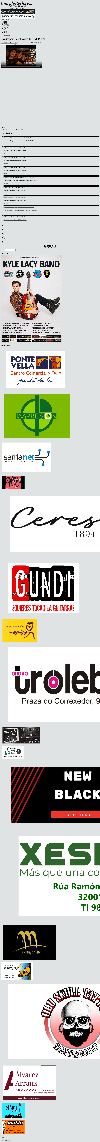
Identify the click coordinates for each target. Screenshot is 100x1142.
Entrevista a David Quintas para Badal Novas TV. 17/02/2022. (20, 210)
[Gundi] (43, 617)
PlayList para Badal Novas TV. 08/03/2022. (15, 170)
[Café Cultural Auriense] (21, 744)
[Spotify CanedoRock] (55, 247)
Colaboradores (7, 35)
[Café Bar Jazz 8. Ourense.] (13, 760)
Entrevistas (6, 24)
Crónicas (6, 27)
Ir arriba (2, 1137)
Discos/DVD (7, 26)
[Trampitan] (29, 961)
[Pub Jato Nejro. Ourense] (13, 490)
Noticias (5, 23)
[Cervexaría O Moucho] (17, 980)
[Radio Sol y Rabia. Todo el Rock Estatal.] (18, 18)
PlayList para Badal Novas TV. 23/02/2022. (15, 200)
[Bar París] (13, 1118)
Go (15, 44)
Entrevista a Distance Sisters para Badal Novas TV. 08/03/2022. (21, 180)
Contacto (6, 33)
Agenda (5, 31)
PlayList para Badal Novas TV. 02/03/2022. (15, 190)
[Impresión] (37, 439)
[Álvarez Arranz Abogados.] (29, 1101)
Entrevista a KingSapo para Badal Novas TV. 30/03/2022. (19, 141)
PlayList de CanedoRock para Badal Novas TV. (12, 42)
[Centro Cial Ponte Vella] (36, 391)
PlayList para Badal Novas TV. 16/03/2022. (15, 160)
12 (4, 238)
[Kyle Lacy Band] (31, 342)
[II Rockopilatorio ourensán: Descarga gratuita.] (18, 13)
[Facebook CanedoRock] (45, 247)
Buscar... (3, 250)
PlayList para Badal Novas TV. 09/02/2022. (15, 220)
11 (4, 237)
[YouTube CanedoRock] (51, 247)
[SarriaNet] (26, 473)
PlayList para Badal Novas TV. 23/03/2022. (15, 151)
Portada (5, 22)
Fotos (5, 28)
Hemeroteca (6, 32)
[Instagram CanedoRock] (48, 247)
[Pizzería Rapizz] (20, 642)
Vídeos (5, 29)
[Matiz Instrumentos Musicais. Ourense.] (13, 1134)
